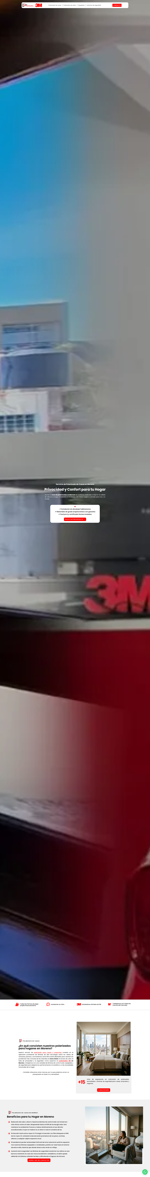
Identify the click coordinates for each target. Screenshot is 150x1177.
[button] (145, 1172)
